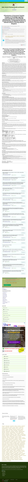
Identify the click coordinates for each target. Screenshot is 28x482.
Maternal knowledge (23, 435)
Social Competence (16, 438)
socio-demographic (18, 433)
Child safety (8, 436)
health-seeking (11, 458)
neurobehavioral (3, 456)
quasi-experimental (7, 433)
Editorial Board (12, 479)
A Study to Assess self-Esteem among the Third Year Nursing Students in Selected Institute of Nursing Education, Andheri (13, 230)
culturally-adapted (12, 437)
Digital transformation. (8, 431)
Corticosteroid (14, 452)
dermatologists (7, 452)
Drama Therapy (20, 438)
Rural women (20, 458)
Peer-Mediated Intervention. (15, 439)
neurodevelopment (11, 456)
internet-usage (20, 453)
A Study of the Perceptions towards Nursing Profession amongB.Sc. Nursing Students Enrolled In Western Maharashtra (14, 240)
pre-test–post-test (21, 452)
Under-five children (19, 435)
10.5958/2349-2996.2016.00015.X (7, 185)
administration (10, 435)
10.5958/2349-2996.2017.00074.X (7, 205)
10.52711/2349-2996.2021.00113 (7, 195)
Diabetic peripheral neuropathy (21, 431)
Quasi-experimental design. (22, 434)
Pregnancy (19, 456)
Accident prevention (15, 435)
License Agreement (5, 294)
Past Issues (3, 473)
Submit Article (3, 472)
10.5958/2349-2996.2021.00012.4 (7, 237)
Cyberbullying (11, 454)
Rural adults (18, 434)
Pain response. (9, 460)
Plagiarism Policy (4, 297)
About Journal (4, 2)
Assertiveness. (8, 455)
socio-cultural (16, 436)
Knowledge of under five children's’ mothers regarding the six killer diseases (13, 249)
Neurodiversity (19, 436)
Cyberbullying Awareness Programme (16, 454)
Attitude (5, 455)
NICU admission (20, 457)
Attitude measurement (9, 459)
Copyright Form (6, 313)
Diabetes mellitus (3, 432)
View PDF (23, 44)
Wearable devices (3, 431)
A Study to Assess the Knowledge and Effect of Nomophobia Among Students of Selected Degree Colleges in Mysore (13, 188)
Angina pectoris (3, 434)
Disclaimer (4, 303)
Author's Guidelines (6, 309)
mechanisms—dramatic (4, 437)
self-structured (14, 433)
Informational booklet (4, 436)
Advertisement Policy (5, 302)
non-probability (11, 433)
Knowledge (16, 434)
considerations (6, 438)
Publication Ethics (4, 299)
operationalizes (19, 437)
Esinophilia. (18, 452)
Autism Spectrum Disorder (11, 438)
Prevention (17, 432)
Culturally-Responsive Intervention (9, 439)
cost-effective (22, 433)
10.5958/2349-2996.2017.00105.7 (7, 242)
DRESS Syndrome (10, 452)
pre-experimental (12, 431)
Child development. (4, 458)
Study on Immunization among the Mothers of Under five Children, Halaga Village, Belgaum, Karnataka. (13, 172)
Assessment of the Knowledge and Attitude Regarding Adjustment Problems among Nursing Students (14, 254)
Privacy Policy (4, 298)
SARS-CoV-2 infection (16, 456)
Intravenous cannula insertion (5, 460)
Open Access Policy (5, 295)
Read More (23, 175)
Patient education (7, 432)
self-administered (16, 431)
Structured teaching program (12, 432)
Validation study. (16, 459)
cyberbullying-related (7, 454)
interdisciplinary (3, 452)
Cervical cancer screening (16, 458)
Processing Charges (6, 317)
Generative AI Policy (5, 296)
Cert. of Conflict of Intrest (7, 315)
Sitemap (16, 479)
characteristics (20, 439)
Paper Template (6, 311)
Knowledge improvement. (21, 432)
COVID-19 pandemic (12, 457)
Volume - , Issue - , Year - (9, 34)
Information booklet (12, 434)
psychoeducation (3, 453)
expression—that (8, 437)
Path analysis (13, 459)
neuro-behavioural (12, 455)
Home (3, 479)
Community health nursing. (12, 436)
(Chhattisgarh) (3, 433)
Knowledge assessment (4, 459)
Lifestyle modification (8, 434)
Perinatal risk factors (16, 457)
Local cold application (21, 459)
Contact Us (7, 2)
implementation (16, 437)
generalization (3, 438)
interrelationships (8, 458)
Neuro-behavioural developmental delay (5, 457)
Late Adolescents (22, 454)
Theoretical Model (24, 438)
